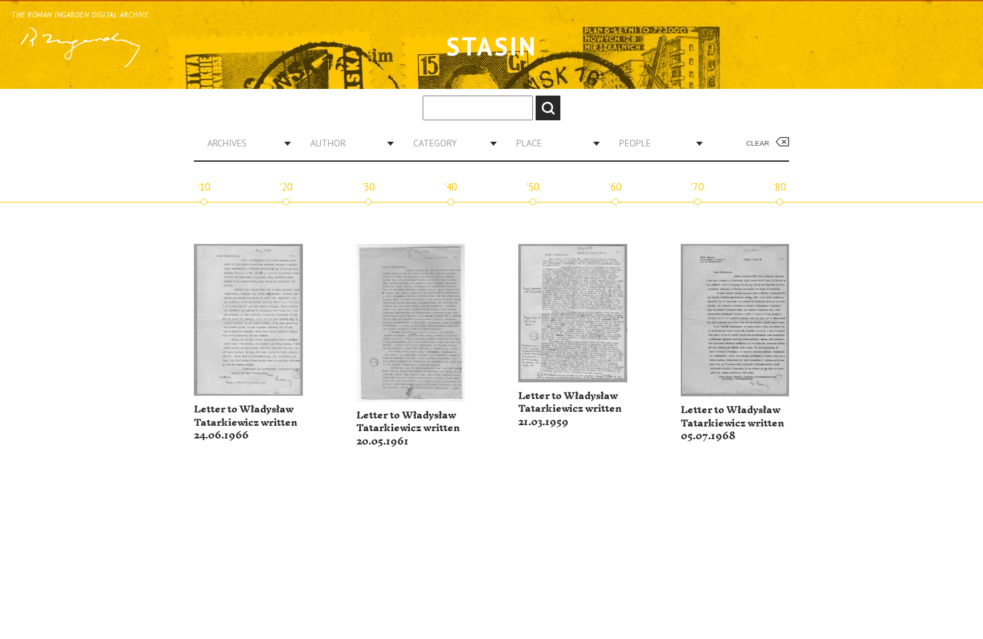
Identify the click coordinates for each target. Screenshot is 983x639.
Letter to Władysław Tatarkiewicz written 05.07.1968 (732, 423)
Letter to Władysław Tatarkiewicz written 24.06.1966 (246, 422)
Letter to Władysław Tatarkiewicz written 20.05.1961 (408, 428)
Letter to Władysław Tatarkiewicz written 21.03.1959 (570, 409)
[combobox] (244, 143)
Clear (757, 143)
